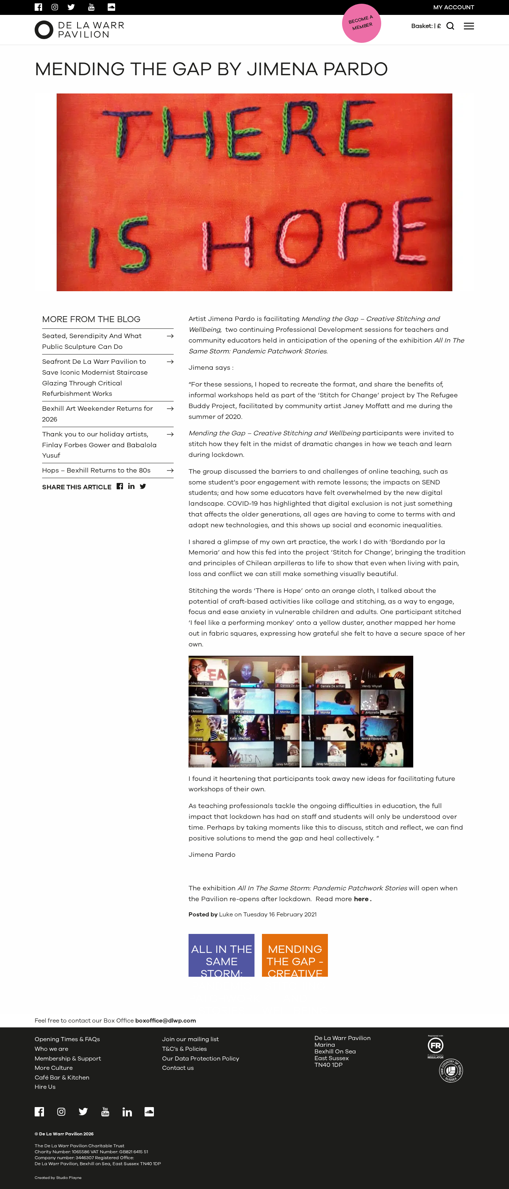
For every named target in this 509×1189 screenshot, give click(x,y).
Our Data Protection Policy (200, 1059)
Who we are (51, 1049)
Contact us (178, 1068)
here (361, 898)
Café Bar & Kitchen (62, 1078)
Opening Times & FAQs (67, 1039)
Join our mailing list (190, 1039)
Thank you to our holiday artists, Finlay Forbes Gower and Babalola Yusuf (99, 445)
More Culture (54, 1068)
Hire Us (45, 1087)
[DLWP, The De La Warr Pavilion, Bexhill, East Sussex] (79, 29)
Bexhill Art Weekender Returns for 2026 (97, 414)
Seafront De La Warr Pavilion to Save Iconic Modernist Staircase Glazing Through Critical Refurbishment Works (95, 377)
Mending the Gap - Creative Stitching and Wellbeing (295, 959)
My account (453, 7)
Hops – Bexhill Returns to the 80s (96, 470)
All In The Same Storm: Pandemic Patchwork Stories (222, 959)
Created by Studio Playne (58, 1177)
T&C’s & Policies (184, 1049)
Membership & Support (68, 1059)
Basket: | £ (426, 26)
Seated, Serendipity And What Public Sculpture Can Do (92, 341)
